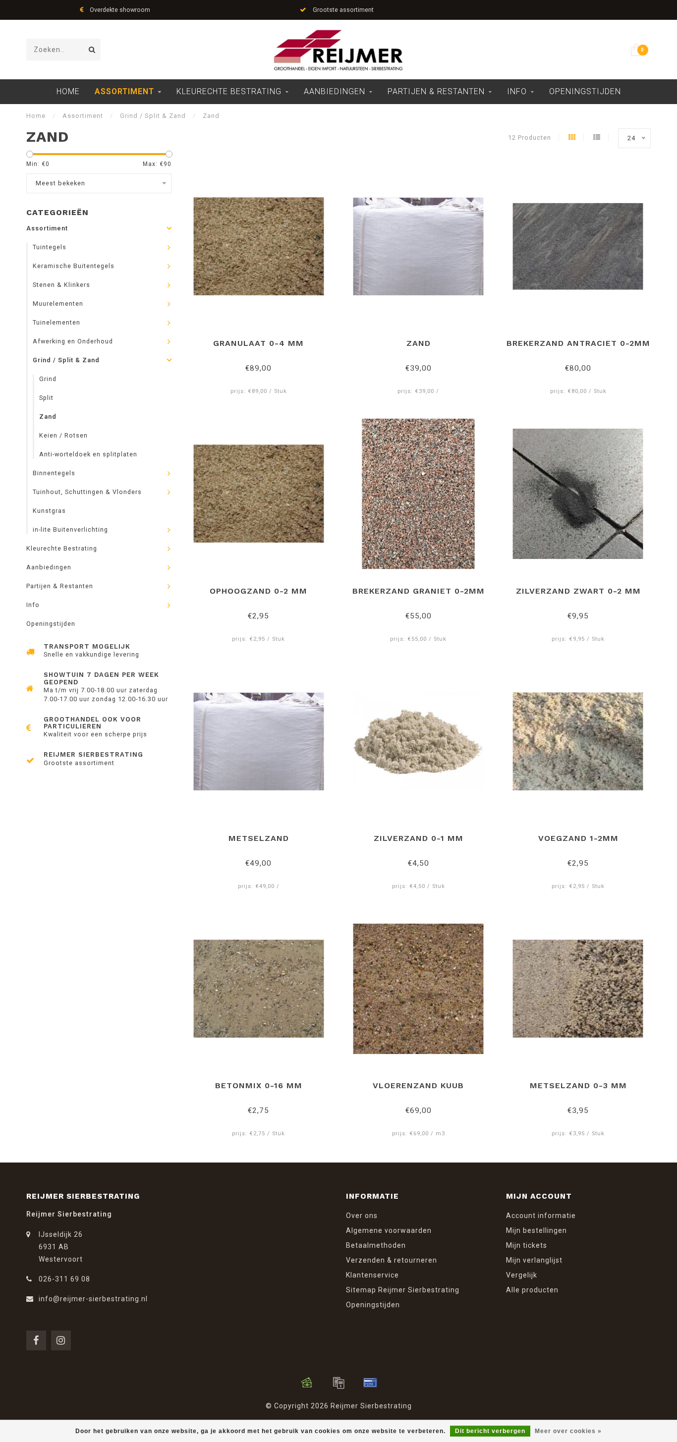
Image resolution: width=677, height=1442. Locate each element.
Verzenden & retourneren (391, 1260)
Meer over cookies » (568, 1431)
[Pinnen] (370, 1382)
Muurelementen (58, 303)
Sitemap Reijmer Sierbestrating (402, 1290)
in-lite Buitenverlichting (70, 529)
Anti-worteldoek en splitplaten (88, 454)
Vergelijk (521, 1275)
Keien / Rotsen (63, 435)
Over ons (362, 1216)
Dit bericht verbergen (490, 1431)
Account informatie (541, 1216)
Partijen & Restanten (436, 91)
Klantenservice (372, 1275)
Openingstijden (585, 91)
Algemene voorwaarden (389, 1230)
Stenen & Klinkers (61, 284)
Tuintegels (49, 247)
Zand (47, 416)
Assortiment (124, 91)
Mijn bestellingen (536, 1230)
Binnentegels (54, 473)
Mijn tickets (526, 1245)
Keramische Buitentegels (73, 266)
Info (517, 91)
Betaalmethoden (376, 1245)
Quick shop (263, 339)
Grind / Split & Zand (66, 360)
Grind (47, 379)
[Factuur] (338, 1382)
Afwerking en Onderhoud (73, 341)
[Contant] (306, 1382)
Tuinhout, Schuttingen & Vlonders (87, 492)
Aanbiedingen (334, 91)
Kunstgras (49, 510)
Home (68, 91)
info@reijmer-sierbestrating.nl (93, 1299)
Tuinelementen (56, 322)
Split (46, 397)
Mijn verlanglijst (534, 1260)
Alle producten (532, 1290)
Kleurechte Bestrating (229, 91)
